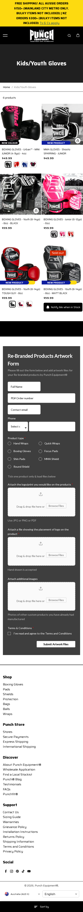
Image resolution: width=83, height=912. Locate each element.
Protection (10, 699)
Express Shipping (15, 741)
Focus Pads (51, 451)
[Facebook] (6, 871)
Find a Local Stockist (17, 774)
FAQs (6, 789)
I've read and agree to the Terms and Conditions (43, 633)
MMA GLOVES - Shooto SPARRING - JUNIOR (57, 151)
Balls (6, 709)
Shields (8, 694)
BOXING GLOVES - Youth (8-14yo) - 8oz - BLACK (21, 221)
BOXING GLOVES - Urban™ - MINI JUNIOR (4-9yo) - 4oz (21, 151)
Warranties (11, 822)
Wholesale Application (19, 769)
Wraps (7, 714)
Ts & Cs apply (49, 23)
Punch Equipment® (46, 885)
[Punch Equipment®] (41, 35)
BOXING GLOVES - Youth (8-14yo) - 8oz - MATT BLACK (63, 291)
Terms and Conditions (18, 846)
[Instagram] (11, 871)
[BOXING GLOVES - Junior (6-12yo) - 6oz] (62, 194)
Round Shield (21, 466)
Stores (7, 731)
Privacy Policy (13, 851)
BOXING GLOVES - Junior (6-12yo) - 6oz (63, 221)
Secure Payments (16, 736)
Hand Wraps (21, 443)
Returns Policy (13, 836)
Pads (6, 689)
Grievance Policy (14, 827)
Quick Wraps (52, 443)
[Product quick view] (78, 140)
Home (6, 87)
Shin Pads (19, 459)
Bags (6, 704)
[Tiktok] (23, 871)
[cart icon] (78, 35)
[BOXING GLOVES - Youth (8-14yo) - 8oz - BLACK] (20, 194)
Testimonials (12, 784)
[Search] (69, 35)
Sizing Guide (12, 817)
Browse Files (56, 505)
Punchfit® (10, 794)
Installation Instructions (20, 831)
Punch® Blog (12, 779)
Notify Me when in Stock (65, 307)
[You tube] (29, 871)
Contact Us (11, 812)
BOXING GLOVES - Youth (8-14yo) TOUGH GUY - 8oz (21, 291)
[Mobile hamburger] (5, 35)
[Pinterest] (17, 871)
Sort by (44, 907)
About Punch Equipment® (22, 764)
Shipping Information (18, 841)
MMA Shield (51, 459)
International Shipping (19, 746)
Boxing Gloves (22, 451)
